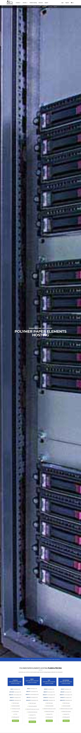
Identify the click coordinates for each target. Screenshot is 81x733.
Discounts (41, 2)
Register (67, 2)
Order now (15, 720)
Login (62, 2)
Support (46, 2)
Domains (25, 2)
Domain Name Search (27, 6)
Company (18, 2)
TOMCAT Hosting (33, 2)
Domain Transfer (36, 6)
